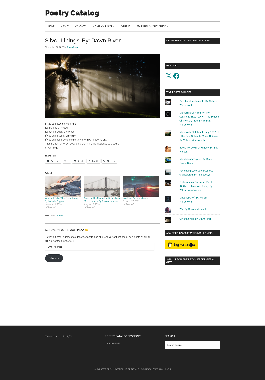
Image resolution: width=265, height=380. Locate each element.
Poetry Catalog (72, 13)
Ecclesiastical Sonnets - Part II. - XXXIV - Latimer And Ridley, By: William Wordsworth (197, 186)
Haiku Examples (112, 343)
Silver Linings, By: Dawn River (195, 218)
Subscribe (54, 258)
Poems (60, 215)
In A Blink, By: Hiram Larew (135, 198)
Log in (168, 369)
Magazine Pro (120, 369)
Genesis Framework (141, 369)
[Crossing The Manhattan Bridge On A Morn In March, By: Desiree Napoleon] (102, 186)
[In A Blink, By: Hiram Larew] (141, 186)
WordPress (157, 369)
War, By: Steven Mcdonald (193, 209)
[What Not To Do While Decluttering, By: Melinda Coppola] (63, 186)
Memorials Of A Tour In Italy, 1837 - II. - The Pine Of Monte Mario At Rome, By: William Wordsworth (199, 136)
